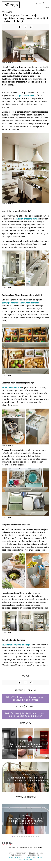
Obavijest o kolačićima (34, 858)
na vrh (46, 843)
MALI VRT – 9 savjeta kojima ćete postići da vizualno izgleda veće (25, 698)
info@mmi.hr (38, 853)
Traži (47, 8)
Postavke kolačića (25, 860)
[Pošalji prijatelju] (31, 27)
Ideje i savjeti (7, 12)
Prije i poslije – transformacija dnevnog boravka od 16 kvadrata (25, 745)
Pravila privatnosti (16, 858)
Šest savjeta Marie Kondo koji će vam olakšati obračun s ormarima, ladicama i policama (25, 821)
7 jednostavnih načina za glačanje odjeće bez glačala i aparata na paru (25, 779)
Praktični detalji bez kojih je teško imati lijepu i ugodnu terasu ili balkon (25, 714)
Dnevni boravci (25, 741)
